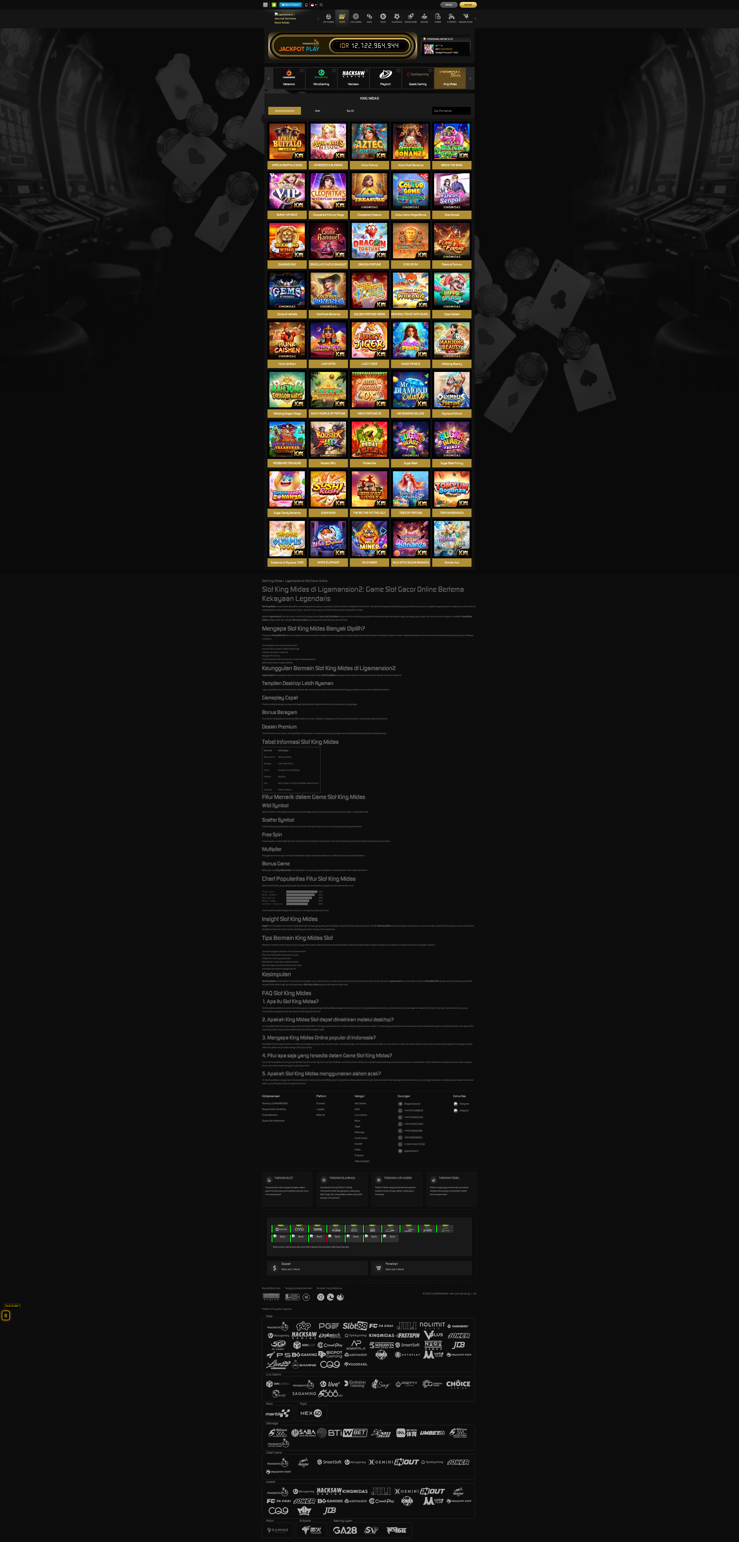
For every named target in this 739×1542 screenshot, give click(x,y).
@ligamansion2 (412, 1103)
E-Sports (451, 22)
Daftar (468, 4)
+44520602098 (413, 1130)
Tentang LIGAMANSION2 (275, 1103)
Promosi (320, 1103)
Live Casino (355, 22)
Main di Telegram (292, 4)
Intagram (464, 1110)
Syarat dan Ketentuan (273, 1120)
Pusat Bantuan (270, 1115)
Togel (383, 22)
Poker (438, 22)
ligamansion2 (411, 1151)
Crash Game (411, 22)
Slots (342, 22)
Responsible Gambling (274, 1109)
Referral (320, 1115)
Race (369, 22)
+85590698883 (413, 1137)
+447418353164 (413, 1124)
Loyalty (320, 1109)
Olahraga (397, 22)
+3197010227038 (414, 1144)
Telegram (464, 1103)
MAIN (372, 191)
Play (312, 49)
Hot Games (328, 22)
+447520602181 (413, 1117)
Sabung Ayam (465, 22)
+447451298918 (413, 1110)
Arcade (424, 22)
